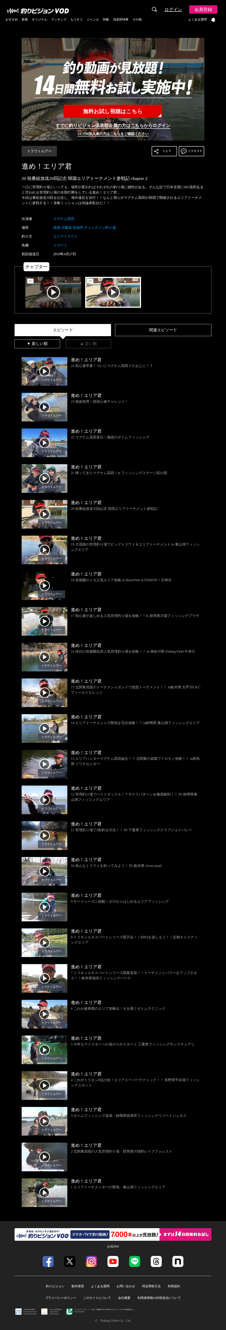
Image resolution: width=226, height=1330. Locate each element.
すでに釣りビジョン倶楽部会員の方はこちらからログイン (113, 125)
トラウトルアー (39, 151)
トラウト (60, 245)
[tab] (63, 330)
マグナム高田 (63, 219)
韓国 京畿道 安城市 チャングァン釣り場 (84, 227)
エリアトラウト (65, 236)
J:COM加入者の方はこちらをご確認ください (113, 134)
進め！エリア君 (47, 166)
